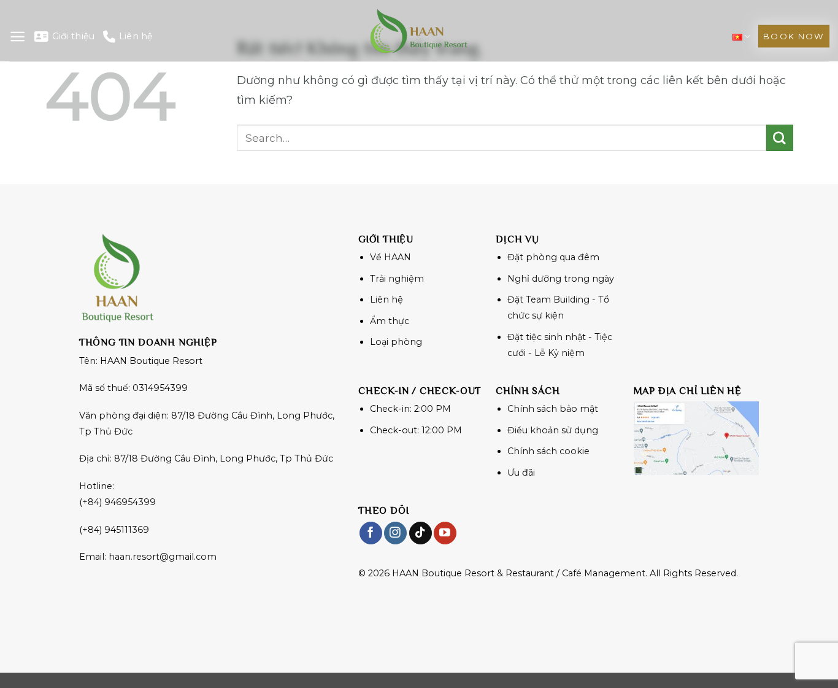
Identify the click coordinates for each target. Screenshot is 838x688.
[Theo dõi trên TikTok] (420, 533)
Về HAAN (390, 257)
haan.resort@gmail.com (163, 556)
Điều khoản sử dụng (552, 430)
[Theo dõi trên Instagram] (395, 533)
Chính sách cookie (548, 451)
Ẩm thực (389, 321)
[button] (17, 36)
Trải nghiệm (397, 278)
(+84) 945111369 (114, 529)
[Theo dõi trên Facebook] (370, 533)
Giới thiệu (73, 36)
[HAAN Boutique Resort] (419, 30)
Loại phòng (396, 341)
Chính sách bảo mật (552, 408)
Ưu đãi (521, 472)
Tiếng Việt (741, 36)
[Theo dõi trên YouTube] (445, 533)
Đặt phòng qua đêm (553, 257)
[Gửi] (779, 138)
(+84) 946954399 (117, 502)
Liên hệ (136, 36)
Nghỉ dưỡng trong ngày (560, 278)
